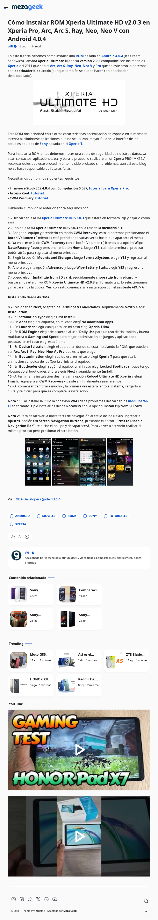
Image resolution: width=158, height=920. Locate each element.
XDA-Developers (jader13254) (39, 499)
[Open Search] (146, 901)
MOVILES (48, 516)
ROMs (72, 516)
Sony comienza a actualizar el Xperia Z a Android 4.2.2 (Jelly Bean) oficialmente (89, 615)
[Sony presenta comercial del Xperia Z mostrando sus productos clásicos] (18, 619)
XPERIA (20, 524)
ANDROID (22, 516)
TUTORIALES (118, 516)
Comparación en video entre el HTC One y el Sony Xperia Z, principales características (89, 590)
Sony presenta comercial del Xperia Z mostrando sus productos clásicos (39, 615)
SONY (93, 516)
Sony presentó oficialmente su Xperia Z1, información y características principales (40, 590)
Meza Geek (70, 911)
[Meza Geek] (28, 11)
